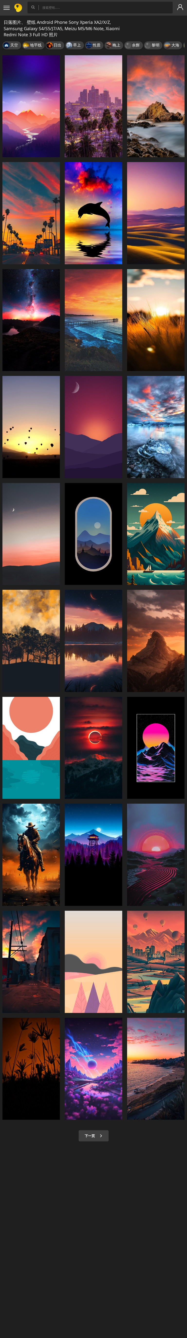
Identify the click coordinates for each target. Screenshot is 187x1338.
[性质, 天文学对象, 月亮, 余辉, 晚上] (93, 641)
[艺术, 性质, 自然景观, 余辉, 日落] (156, 855)
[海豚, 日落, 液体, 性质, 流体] (93, 213)
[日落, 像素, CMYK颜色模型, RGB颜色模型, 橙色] (31, 427)
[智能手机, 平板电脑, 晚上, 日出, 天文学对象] (93, 855)
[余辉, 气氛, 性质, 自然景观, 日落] (31, 320)
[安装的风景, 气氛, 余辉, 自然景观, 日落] (31, 106)
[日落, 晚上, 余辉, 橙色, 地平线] (31, 213)
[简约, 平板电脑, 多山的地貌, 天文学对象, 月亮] (93, 427)
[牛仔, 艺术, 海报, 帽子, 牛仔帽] (31, 855)
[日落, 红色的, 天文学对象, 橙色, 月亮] (93, 748)
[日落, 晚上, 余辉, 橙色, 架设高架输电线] (31, 962)
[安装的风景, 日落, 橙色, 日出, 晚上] (93, 962)
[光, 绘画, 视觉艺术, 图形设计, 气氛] (156, 962)
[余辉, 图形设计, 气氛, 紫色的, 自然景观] (93, 1069)
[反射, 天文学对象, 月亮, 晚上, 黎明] (93, 534)
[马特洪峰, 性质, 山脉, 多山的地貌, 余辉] (156, 641)
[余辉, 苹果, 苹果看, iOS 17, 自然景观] (156, 213)
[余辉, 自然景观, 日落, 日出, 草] (31, 1069)
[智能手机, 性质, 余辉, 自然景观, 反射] (156, 427)
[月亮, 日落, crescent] (31, 534)
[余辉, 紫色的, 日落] (93, 106)
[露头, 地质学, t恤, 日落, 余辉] (156, 106)
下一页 (90, 1135)
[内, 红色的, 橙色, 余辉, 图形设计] (156, 748)
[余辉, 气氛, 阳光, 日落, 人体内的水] (156, 1069)
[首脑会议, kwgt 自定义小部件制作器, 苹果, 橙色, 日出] (156, 534)
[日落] (93, 320)
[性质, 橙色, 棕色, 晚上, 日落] (31, 641)
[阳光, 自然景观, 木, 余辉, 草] (156, 320)
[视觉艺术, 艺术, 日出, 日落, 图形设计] (31, 748)
